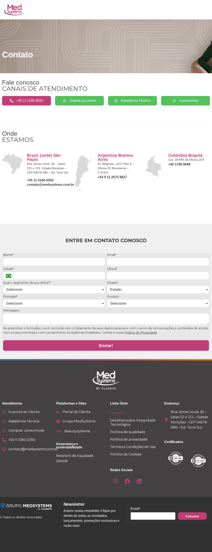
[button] (8, 275)
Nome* (8, 255)
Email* (111, 255)
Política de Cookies (125, 454)
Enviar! (106, 345)
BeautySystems (77, 431)
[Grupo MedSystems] (58, 421)
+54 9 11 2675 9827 (112, 177)
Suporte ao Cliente (24, 412)
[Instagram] (115, 481)
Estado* (112, 283)
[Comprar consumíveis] (4, 431)
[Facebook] (127, 481)
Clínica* (112, 269)
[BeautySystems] (59, 431)
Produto (113, 296)
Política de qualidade (127, 432)
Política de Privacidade (140, 332)
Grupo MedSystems (79, 421)
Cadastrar (192, 516)
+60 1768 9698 (179, 164)
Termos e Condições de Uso (133, 447)
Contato (117, 413)
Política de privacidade (129, 439)
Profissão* (10, 296)
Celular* (8, 269)
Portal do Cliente (77, 412)
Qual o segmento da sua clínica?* (27, 283)
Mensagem (11, 310)
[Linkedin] (139, 481)
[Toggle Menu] (193, 9)
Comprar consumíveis (26, 430)
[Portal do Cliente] (58, 412)
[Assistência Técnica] (4, 421)
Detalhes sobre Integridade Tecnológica (133, 422)
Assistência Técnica (23, 421)
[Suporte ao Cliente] (4, 412)
